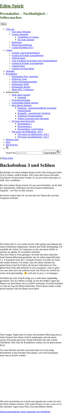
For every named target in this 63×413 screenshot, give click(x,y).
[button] (7, 148)
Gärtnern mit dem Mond (23, 68)
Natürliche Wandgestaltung (30, 116)
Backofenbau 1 (25, 124)
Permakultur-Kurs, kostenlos (25, 76)
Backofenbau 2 (25, 126)
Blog (8, 142)
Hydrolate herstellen (21, 100)
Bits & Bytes (12, 145)
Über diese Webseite (21, 32)
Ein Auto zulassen (26, 39)
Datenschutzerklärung (22, 45)
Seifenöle (22, 97)
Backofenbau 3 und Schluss (30, 129)
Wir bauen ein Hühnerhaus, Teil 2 (33, 134)
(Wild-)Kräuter (18, 58)
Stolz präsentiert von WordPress (35, 411)
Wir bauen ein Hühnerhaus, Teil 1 (27, 131)
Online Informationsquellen (24, 81)
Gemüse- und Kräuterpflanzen (26, 53)
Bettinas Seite (12, 139)
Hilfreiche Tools (19, 79)
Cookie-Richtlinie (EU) (22, 47)
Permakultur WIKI (20, 84)
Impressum (17, 42)
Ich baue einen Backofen (23, 121)
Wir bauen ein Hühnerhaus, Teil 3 (33, 137)
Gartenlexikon (18, 66)
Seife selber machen (21, 95)
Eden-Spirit (12, 5)
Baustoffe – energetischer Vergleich (34, 113)
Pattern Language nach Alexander (33, 118)
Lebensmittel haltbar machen (25, 102)
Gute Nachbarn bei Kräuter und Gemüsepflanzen (34, 60)
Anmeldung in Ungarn (28, 37)
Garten (9, 50)
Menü (3, 24)
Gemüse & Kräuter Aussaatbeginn (27, 55)
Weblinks (10, 71)
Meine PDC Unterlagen (23, 89)
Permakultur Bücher (21, 87)
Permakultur (11, 74)
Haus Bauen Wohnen (22, 105)
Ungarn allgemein (20, 34)
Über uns (10, 29)
